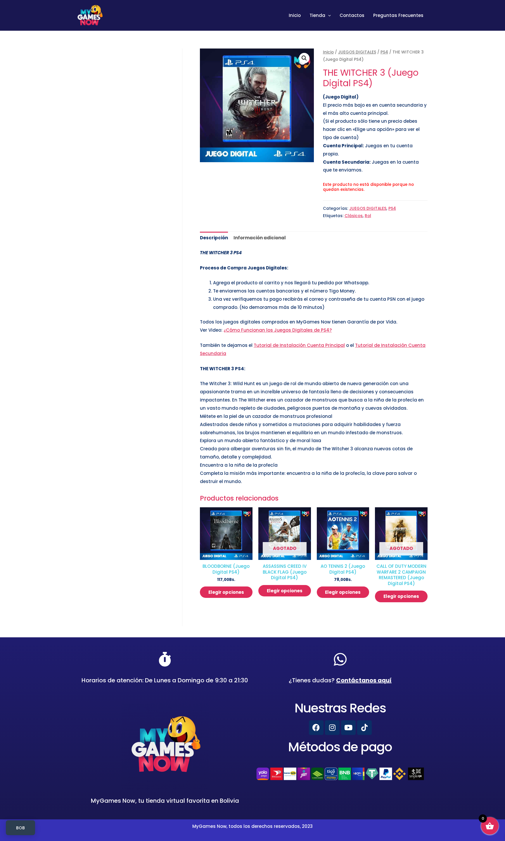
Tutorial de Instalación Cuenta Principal (299, 345)
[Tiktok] (364, 727)
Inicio (295, 15)
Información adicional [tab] (260, 238)
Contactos (352, 15)
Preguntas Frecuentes (398, 15)
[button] (304, 58)
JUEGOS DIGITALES (357, 52)
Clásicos (354, 216)
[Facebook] (316, 727)
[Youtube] (348, 727)
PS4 (384, 52)
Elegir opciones (226, 592)
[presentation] (328, 15)
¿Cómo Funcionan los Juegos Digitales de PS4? (278, 330)
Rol (368, 216)
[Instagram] (332, 727)
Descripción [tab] (214, 238)
